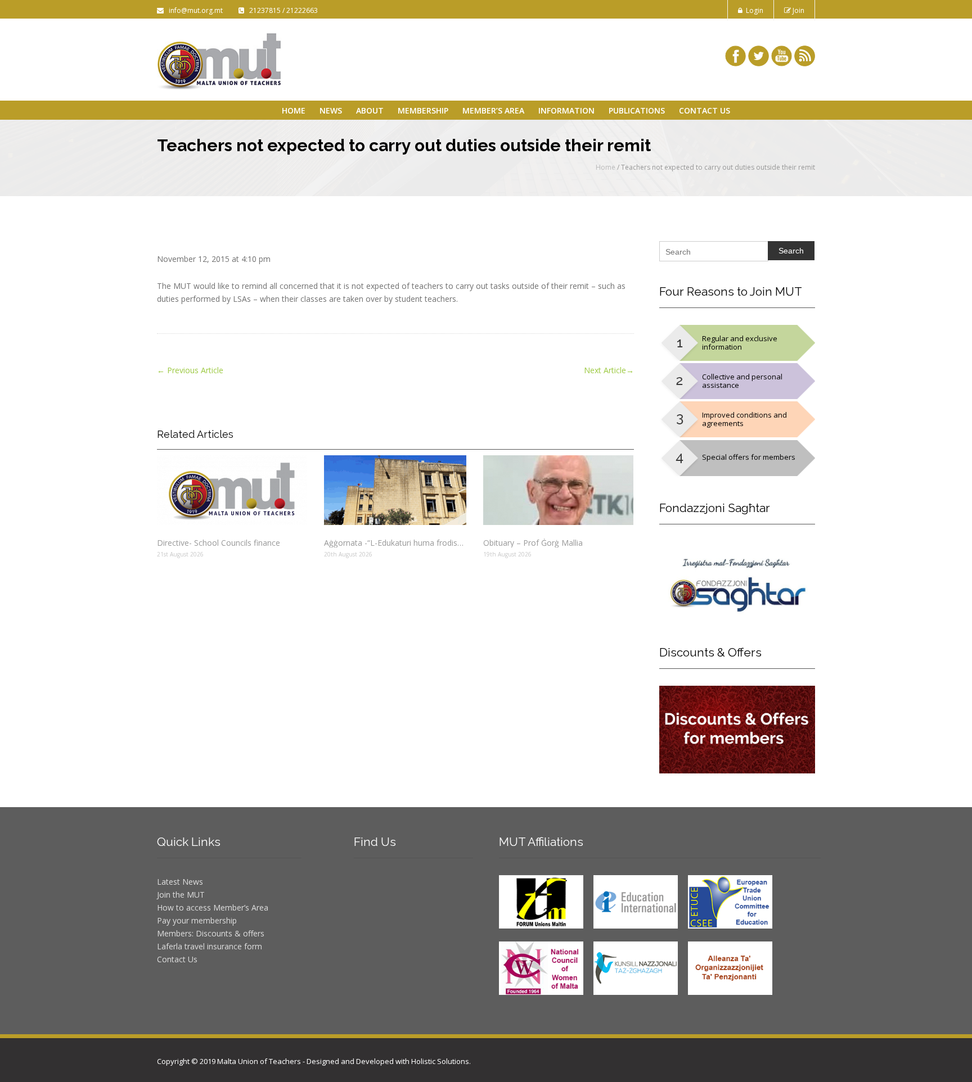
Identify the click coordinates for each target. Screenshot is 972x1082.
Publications (637, 110)
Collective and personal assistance (742, 381)
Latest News (180, 881)
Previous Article (190, 370)
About (370, 110)
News (331, 110)
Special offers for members (748, 457)
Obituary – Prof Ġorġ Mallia (533, 542)
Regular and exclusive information (739, 342)
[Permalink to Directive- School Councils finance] (232, 490)
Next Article (609, 370)
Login (752, 10)
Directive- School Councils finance (218, 542)
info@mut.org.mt (194, 10)
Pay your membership (197, 920)
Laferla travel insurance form (209, 946)
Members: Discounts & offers (210, 933)
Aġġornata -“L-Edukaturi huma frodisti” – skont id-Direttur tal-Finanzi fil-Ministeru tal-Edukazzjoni (395, 542)
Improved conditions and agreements (744, 419)
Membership (423, 110)
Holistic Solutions (440, 1061)
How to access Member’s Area (212, 907)
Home (293, 110)
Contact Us (704, 110)
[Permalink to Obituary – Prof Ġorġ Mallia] (558, 490)
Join (797, 10)
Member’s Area (493, 110)
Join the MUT (181, 894)
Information (566, 110)
